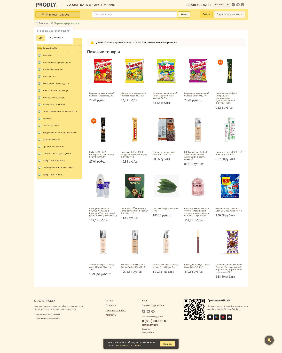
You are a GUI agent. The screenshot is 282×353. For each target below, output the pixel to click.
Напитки (47, 118)
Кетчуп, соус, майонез (54, 104)
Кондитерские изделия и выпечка (60, 132)
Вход (144, 300)
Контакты (109, 4)
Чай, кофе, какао (51, 125)
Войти (206, 14)
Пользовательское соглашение (47, 315)
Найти (184, 14)
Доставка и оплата (91, 4)
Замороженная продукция (56, 90)
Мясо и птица (49, 76)
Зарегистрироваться (229, 14)
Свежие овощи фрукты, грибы (57, 153)
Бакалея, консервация (54, 97)
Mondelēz (47, 55)
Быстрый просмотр (103, 87)
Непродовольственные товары (58, 167)
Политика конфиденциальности (47, 318)
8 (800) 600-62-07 (198, 5)
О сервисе (72, 4)
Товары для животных (54, 160)
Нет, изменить (56, 37)
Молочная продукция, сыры (57, 62)
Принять (167, 344)
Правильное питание (53, 146)
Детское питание (51, 139)
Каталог (110, 300)
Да (40, 38)
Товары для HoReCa (52, 174)
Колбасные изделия (53, 69)
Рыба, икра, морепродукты (56, 83)
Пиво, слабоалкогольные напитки (60, 111)
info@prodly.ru (148, 332)
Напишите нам (222, 4)
